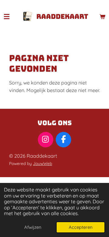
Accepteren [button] (80, 227)
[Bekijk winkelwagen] (102, 17)
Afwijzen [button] (32, 227)
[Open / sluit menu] (6, 17)
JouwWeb (42, 163)
